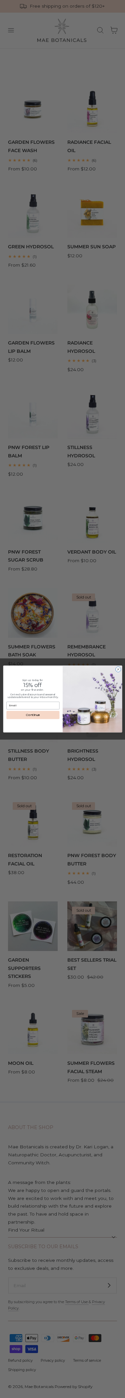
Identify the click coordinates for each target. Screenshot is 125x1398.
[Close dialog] (118, 669)
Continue (33, 715)
